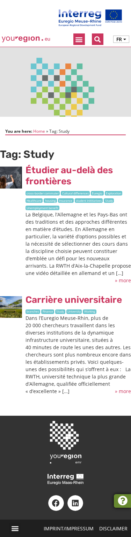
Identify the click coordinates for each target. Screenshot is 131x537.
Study (109, 200)
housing (50, 200)
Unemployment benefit (42, 208)
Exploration (113, 193)
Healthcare (34, 200)
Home (39, 131)
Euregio (97, 193)
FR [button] (119, 39)
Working (89, 311)
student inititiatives (89, 200)
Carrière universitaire (74, 299)
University (74, 311)
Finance (48, 311)
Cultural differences (75, 193)
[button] (79, 39)
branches (33, 311)
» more (123, 280)
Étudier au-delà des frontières (69, 175)
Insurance (65, 200)
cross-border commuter (43, 193)
